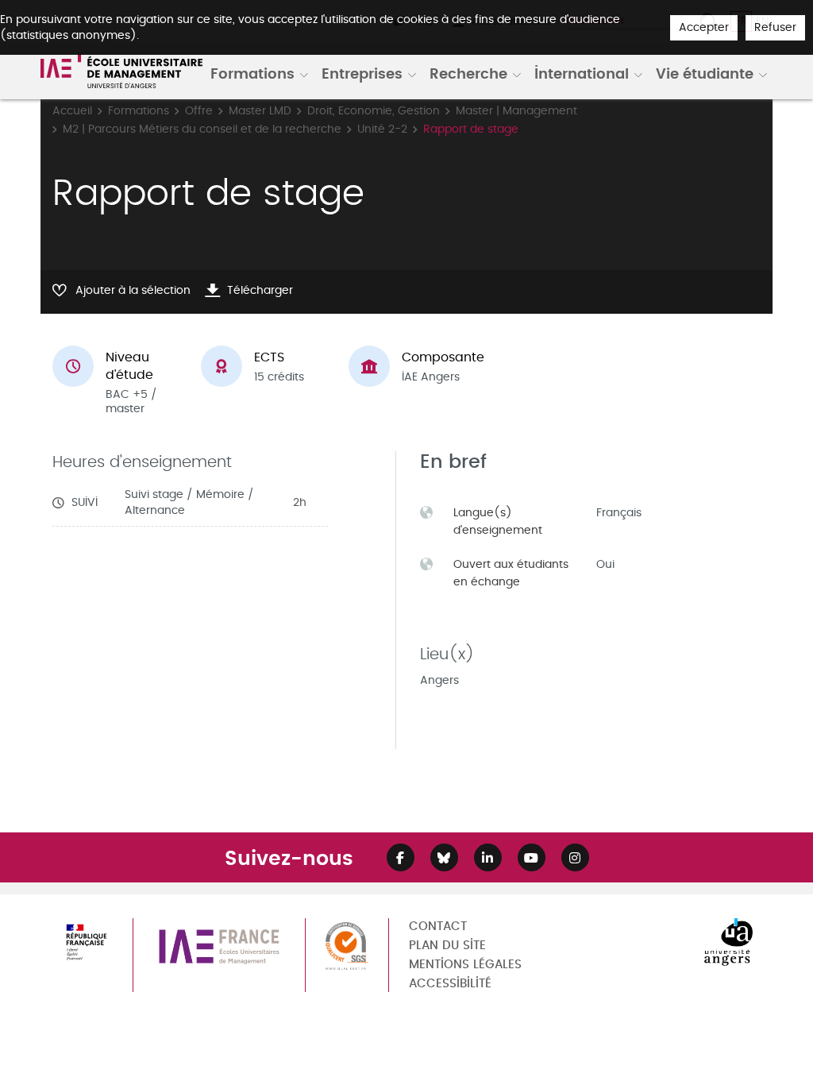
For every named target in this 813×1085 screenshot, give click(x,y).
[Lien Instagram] (575, 857)
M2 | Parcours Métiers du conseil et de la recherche (202, 129)
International (581, 73)
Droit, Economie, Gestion (373, 110)
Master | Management (516, 110)
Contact (438, 926)
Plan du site (447, 945)
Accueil (72, 110)
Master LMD (260, 110)
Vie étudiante (704, 73)
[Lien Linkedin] (488, 857)
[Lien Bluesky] (444, 857)
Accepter (704, 27)
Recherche (468, 73)
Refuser (775, 27)
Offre (199, 110)
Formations (252, 73)
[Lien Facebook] (400, 857)
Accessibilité (450, 984)
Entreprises (362, 73)
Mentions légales (465, 965)
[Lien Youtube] (531, 857)
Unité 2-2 (382, 129)
